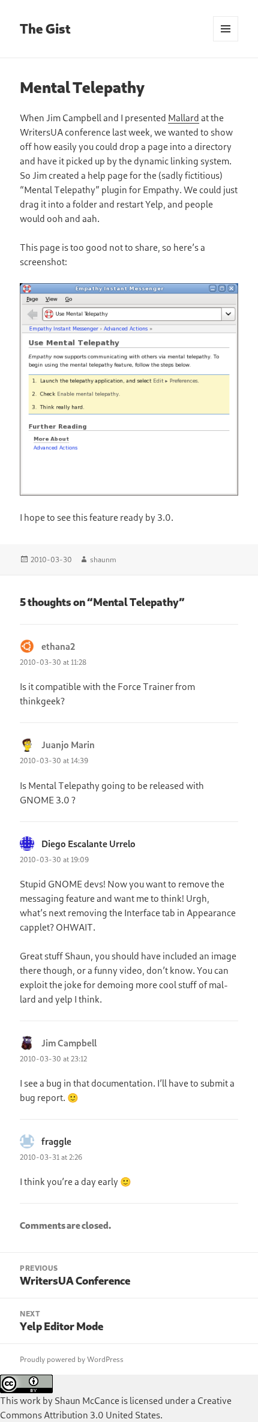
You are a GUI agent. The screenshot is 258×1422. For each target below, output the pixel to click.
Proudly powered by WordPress (72, 1359)
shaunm (103, 559)
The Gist (45, 28)
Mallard (183, 117)
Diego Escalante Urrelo (88, 843)
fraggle (56, 1141)
